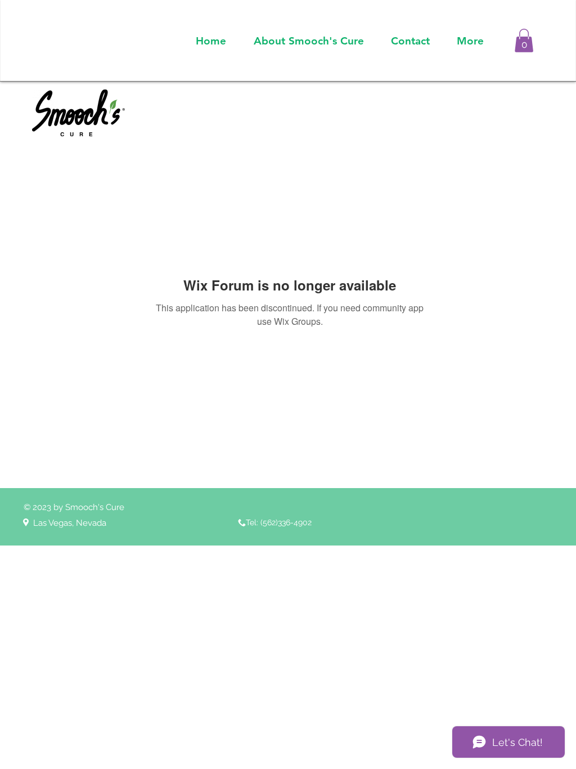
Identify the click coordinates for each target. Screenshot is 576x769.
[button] (524, 40)
